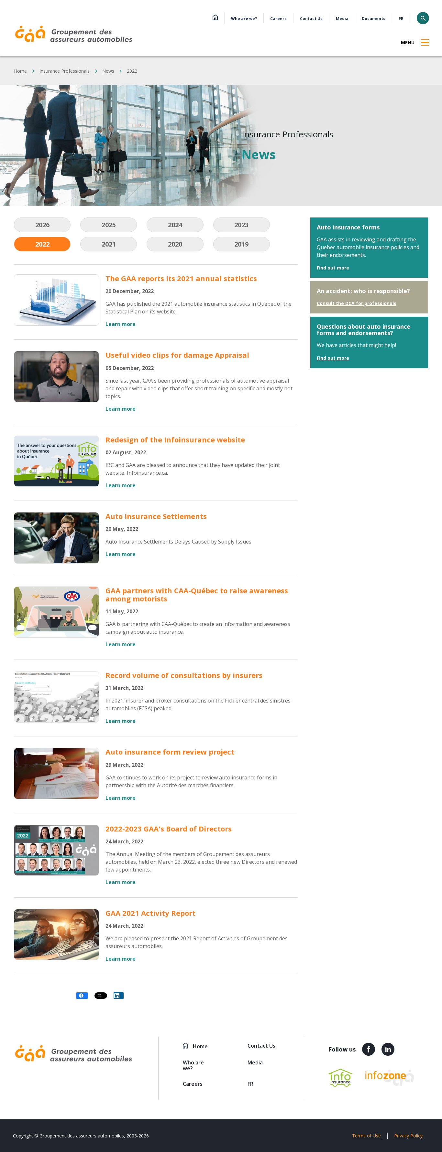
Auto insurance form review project (169, 751)
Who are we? (244, 18)
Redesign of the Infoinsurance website (175, 439)
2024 (175, 224)
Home (20, 71)
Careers (278, 18)
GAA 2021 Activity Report (150, 913)
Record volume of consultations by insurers (183, 675)
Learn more (120, 324)
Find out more (333, 268)
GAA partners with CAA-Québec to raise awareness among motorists (196, 594)
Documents (373, 18)
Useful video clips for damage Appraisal (177, 355)
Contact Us (311, 18)
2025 (109, 224)
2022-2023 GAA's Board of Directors (168, 828)
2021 (109, 244)
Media (342, 18)
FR (401, 18)
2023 (241, 224)
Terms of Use (366, 1136)
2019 (241, 244)
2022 (42, 244)
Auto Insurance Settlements (156, 516)
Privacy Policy (408, 1136)
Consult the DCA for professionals (356, 303)
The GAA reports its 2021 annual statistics (181, 278)
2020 (175, 244)
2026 (42, 224)
